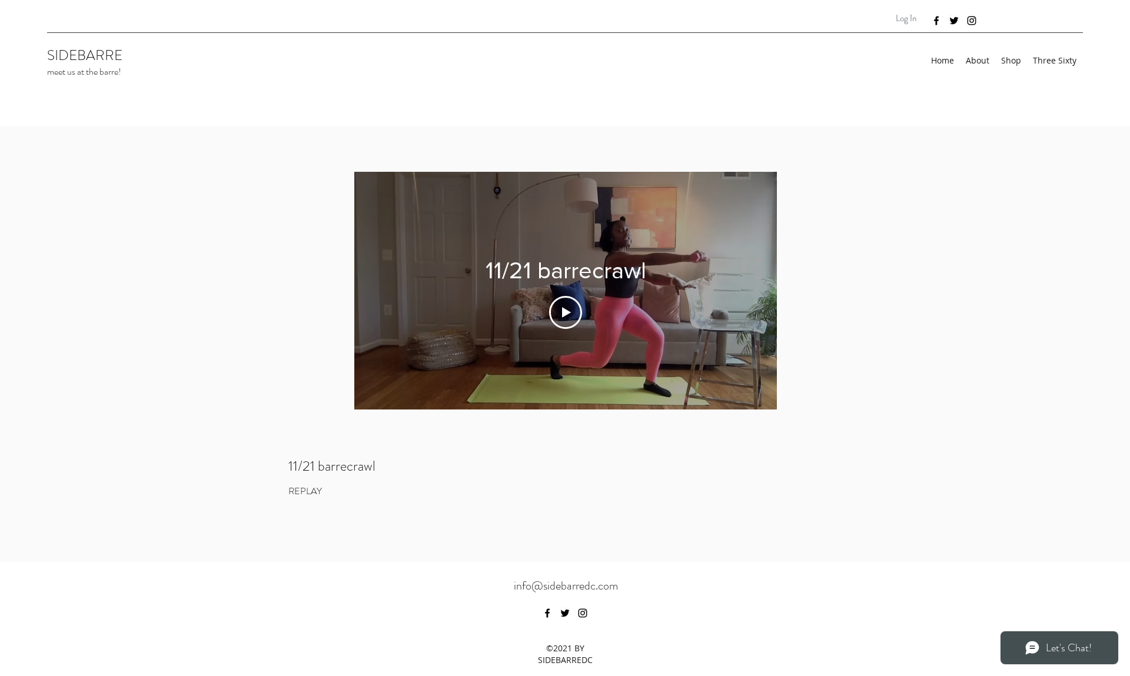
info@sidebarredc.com (566, 585)
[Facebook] (936, 20)
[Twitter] (954, 20)
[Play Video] (565, 312)
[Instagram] (972, 20)
